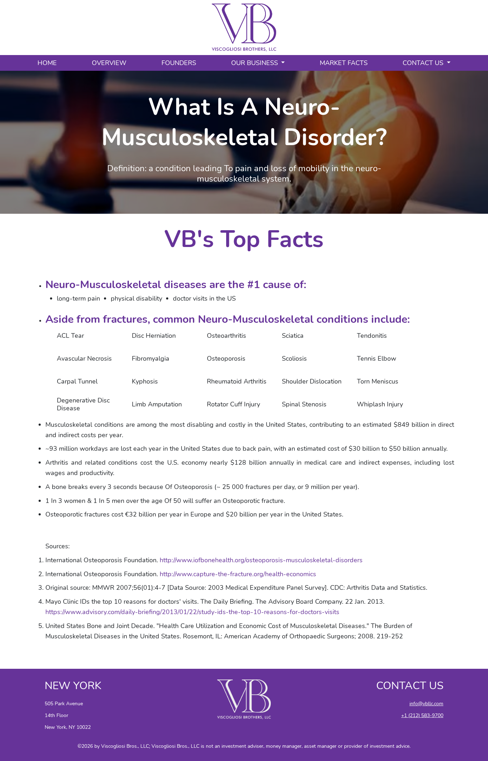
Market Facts (344, 63)
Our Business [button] (255, 63)
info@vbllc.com (426, 703)
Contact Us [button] (424, 63)
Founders (178, 63)
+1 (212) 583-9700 (422, 715)
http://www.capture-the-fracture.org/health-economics (238, 574)
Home (47, 63)
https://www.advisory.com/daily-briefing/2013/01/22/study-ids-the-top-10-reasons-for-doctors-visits (192, 612)
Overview (109, 63)
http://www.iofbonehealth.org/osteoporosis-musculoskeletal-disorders (261, 560)
